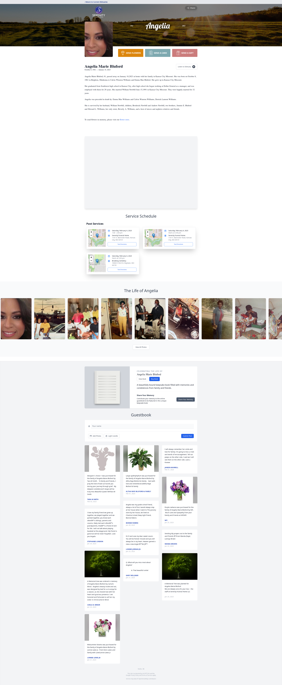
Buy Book (154, 379)
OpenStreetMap (143, 679)
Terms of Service (147, 675)
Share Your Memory (185, 399)
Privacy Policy (135, 675)
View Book (142, 379)
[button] (97, 235)
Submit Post (187, 436)
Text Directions (122, 244)
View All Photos (141, 347)
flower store (124, 119)
